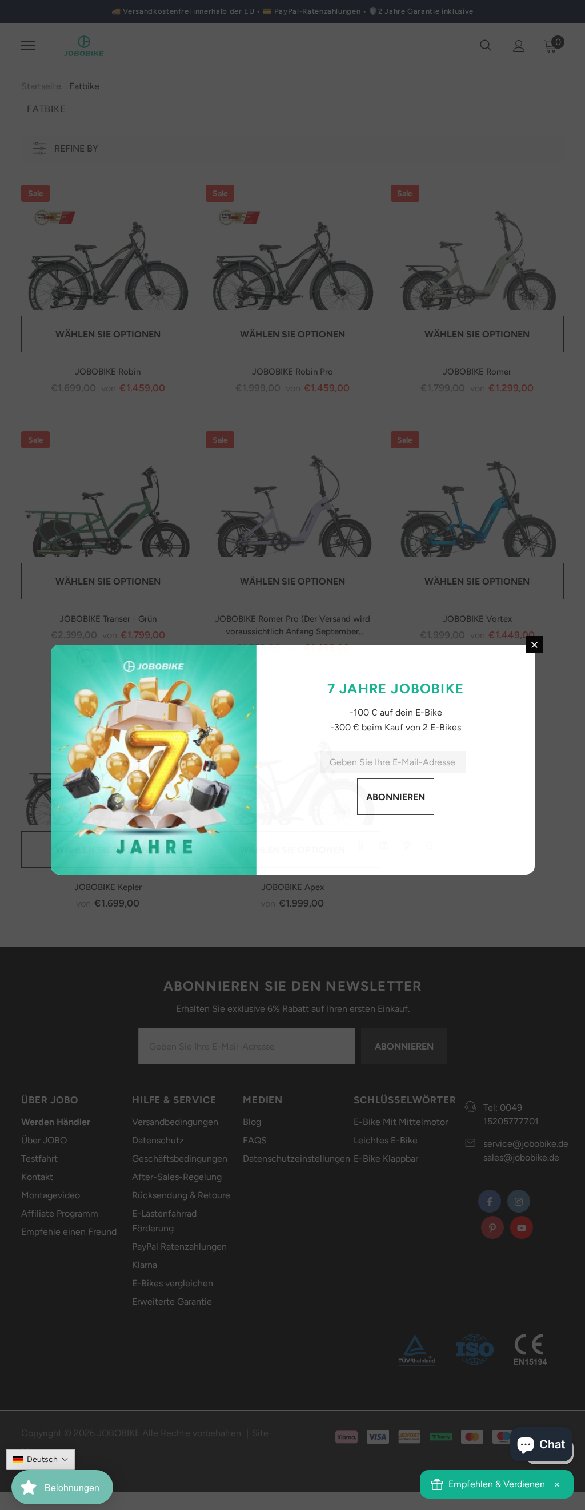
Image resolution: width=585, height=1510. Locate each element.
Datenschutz (327, 760)
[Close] (455, 686)
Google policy (380, 760)
